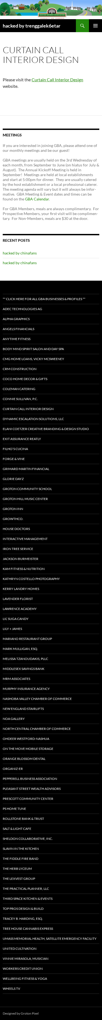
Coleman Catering (19, 389)
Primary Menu (95, 25)
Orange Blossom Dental (24, 759)
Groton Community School (27, 489)
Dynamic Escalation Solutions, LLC (33, 419)
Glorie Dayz (13, 479)
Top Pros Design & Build (23, 909)
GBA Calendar (37, 199)
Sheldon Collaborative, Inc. (28, 839)
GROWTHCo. (13, 519)
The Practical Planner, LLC (26, 889)
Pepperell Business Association (30, 779)
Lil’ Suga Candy (16, 619)
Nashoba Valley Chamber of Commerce (37, 699)
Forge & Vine (14, 459)
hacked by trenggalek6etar (31, 26)
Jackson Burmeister (20, 559)
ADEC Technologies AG (22, 309)
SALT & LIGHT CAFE (17, 829)
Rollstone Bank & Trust (23, 819)
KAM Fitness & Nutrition (24, 569)
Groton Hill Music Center (25, 499)
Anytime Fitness (16, 339)
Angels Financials (18, 329)
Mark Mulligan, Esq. (20, 649)
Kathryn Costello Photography (31, 579)
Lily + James (12, 629)
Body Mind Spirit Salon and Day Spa (33, 349)
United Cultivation (19, 949)
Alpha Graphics (16, 319)
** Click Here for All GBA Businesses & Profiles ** (44, 299)
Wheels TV (11, 989)
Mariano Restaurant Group (27, 639)
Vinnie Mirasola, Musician (25, 959)
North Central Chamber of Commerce (37, 729)
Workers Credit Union (23, 969)
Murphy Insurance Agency (26, 689)
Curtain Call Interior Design (57, 79)
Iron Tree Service (18, 549)
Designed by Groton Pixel (21, 1013)
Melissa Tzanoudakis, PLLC (25, 659)
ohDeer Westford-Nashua (26, 739)
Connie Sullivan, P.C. (20, 399)
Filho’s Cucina (15, 449)
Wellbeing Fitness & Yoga (25, 979)
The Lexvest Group (19, 879)
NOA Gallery (14, 719)
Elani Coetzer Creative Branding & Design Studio (46, 429)
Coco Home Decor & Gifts (25, 379)
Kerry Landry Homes (21, 589)
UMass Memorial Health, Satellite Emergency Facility (50, 939)
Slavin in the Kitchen (21, 849)
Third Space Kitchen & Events (27, 899)
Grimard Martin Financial (26, 469)
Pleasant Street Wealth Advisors (32, 789)
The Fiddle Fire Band (20, 859)
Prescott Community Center (28, 799)
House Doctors (16, 529)
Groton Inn (13, 509)
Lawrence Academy (20, 609)
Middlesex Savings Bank (23, 669)
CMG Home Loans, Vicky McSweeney (33, 359)
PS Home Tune (14, 809)
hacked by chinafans (20, 253)
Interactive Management (25, 539)
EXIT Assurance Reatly (22, 439)
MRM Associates (16, 679)
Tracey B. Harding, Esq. (23, 919)
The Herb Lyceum (17, 869)
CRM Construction (19, 369)
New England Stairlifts (23, 709)
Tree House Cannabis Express (28, 929)
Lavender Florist (18, 599)
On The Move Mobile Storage (28, 749)
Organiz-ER (13, 769)
